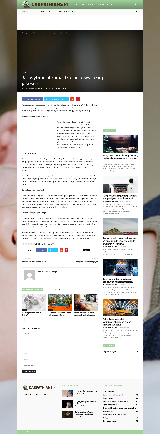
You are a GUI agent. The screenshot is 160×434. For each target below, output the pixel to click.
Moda (48, 11)
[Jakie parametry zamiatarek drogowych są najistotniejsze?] (120, 267)
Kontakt (110, 4)
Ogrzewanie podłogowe (111, 405)
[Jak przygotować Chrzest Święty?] (34, 302)
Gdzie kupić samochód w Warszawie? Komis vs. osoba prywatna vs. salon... (117, 322)
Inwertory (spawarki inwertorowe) (114, 414)
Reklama (100, 4)
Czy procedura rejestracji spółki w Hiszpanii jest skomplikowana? (120, 197)
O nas (90, 4)
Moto (105, 234)
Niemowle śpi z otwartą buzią (86, 391)
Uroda (60, 11)
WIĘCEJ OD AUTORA (52, 290)
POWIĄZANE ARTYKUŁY (32, 290)
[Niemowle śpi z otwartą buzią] (67, 393)
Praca (54, 11)
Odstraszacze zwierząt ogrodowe (114, 395)
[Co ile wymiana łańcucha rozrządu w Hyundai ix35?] (67, 414)
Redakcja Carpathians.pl (34, 88)
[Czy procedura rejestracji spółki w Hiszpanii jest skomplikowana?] (120, 184)
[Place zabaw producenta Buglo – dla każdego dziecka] (60, 302)
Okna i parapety (108, 391)
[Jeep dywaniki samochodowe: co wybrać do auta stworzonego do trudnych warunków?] (120, 226)
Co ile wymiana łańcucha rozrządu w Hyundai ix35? (84, 413)
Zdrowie (73, 11)
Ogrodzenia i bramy (109, 421)
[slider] (28, 243)
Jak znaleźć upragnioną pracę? (34, 261)
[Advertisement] (80, 22)
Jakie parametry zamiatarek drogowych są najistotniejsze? (118, 280)
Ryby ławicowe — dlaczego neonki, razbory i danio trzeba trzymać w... (120, 156)
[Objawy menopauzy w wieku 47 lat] (67, 404)
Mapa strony (134, 432)
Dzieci (34, 11)
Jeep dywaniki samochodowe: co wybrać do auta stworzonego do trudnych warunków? (119, 241)
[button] (135, 4)
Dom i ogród (26, 11)
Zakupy (66, 11)
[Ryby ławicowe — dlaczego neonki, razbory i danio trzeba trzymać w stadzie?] (120, 144)
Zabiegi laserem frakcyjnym (86, 261)
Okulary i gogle (108, 398)
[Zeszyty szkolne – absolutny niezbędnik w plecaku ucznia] (86, 302)
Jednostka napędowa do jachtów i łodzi (116, 401)
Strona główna (79, 4)
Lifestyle (41, 11)
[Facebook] (136, 12)
